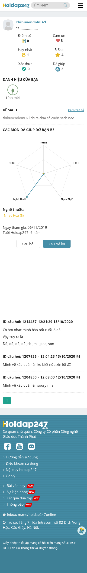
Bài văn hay (19, 485)
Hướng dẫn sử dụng (22, 457)
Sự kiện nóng (20, 491)
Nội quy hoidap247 (21, 469)
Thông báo (19, 504)
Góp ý (10, 475)
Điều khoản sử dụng (22, 463)
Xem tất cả (76, 110)
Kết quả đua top (23, 498)
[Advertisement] (44, 282)
